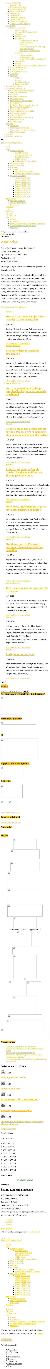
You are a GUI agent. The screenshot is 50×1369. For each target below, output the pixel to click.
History (13, 219)
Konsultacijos (20, 61)
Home (3, 234)
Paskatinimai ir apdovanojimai (21, 101)
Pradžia (8, 147)
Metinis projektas (26, 55)
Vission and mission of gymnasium (23, 226)
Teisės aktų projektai (17, 17)
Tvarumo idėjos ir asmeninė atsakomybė (20, 1053)
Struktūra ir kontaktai (13, 3)
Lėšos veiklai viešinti (18, 113)
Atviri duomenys (16, 115)
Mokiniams (19, 53)
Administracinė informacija (15, 88)
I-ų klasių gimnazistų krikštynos (16, 1110)
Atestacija (23, 44)
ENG (8, 217)
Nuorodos (9, 134)
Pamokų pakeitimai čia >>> (11, 822)
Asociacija (14, 74)
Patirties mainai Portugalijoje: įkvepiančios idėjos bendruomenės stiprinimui (26, 391)
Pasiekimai (9, 207)
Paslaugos (9, 124)
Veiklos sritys (10, 26)
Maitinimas (14, 126)
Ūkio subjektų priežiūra (18, 109)
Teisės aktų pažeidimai (18, 22)
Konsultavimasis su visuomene (21, 117)
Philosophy (14, 228)
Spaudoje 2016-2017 (22, 194)
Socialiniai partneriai (17, 201)
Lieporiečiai (14, 205)
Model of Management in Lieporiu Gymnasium (27, 224)
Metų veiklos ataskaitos (18, 92)
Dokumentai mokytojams (29, 40)
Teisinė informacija (13, 13)
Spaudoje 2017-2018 (22, 192)
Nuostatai (13, 94)
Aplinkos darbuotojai (18, 9)
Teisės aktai (14, 15)
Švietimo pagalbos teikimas (20, 128)
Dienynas (9, 211)
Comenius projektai (22, 82)
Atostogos (18, 34)
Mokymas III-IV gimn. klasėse (26, 32)
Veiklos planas (20, 159)
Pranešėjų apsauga (17, 119)
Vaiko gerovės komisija (18, 72)
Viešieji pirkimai (16, 103)
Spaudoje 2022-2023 (22, 180)
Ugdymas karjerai (16, 69)
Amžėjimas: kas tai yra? (20, 654)
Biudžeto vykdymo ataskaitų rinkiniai (24, 105)
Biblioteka (14, 169)
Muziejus (13, 167)
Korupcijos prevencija (14, 86)
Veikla (8, 149)
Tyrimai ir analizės (17, 19)
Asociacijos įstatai (7, 307)
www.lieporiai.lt (34, 1232)
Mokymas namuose (27, 57)
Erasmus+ (18, 80)
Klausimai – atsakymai (14, 136)
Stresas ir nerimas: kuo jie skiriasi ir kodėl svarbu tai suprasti (26, 318)
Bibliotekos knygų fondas (24, 172)
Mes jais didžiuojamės (18, 203)
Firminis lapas (20, 307)
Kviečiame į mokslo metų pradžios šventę (21, 1046)
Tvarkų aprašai (20, 36)
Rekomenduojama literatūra (30, 51)
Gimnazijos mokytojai (18, 7)
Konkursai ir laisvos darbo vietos (22, 90)
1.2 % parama (11, 215)
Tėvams (18, 63)
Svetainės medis (7, 1228)
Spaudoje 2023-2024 (22, 182)
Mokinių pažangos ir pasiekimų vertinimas (30, 65)
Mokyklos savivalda (17, 11)
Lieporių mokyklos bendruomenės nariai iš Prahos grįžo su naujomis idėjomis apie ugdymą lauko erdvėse (27, 431)
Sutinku (40, 1334)
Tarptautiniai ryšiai (21, 84)
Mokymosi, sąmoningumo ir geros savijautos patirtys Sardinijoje (26, 508)
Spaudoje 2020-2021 (22, 186)
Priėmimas (9, 213)
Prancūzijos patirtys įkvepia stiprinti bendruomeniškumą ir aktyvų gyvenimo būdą (24, 472)
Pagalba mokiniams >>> (10, 812)
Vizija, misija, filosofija (23, 155)
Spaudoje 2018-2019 (22, 190)
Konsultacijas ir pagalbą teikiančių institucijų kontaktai (32, 48)
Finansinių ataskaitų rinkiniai (20, 107)
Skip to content (6, 1338)
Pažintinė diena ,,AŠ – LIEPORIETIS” (19, 1099)
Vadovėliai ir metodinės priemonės (27, 174)
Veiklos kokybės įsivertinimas (26, 161)
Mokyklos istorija (21, 153)
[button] (7, 1340)
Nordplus (18, 78)
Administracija (15, 5)
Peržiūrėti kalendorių (8, 1129)
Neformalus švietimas (18, 67)
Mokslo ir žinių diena (11, 1088)
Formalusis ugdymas (17, 28)
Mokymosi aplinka (17, 163)
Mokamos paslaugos (17, 132)
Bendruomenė (11, 199)
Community (14, 221)
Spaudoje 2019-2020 (22, 188)
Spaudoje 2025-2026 (18, 176)
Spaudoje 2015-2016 (22, 197)
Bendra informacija (17, 151)
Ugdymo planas (21, 30)
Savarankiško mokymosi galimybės (32, 59)
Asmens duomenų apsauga (20, 24)
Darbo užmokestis (16, 99)
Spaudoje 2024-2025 (22, 178)
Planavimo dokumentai (18, 97)
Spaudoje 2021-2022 (22, 184)
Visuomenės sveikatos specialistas (22, 130)
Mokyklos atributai (17, 165)
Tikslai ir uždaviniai (22, 157)
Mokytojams (19, 38)
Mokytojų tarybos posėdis (13, 1077)
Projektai (13, 76)
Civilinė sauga (15, 122)
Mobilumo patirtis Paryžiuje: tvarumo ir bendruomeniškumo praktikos (24, 547)
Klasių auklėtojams (26, 42)
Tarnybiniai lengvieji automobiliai (22, 111)
